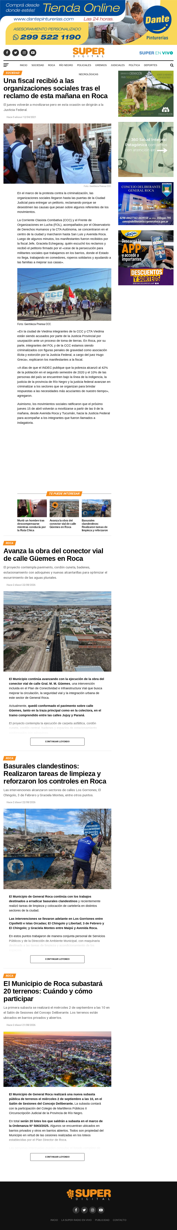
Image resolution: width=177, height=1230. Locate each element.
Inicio (23, 65)
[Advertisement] (64, 462)
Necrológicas (88, 74)
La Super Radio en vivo (76, 1220)
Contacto (119, 1220)
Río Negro (66, 65)
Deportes (150, 65)
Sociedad (37, 65)
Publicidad (102, 1220)
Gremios (101, 65)
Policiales (84, 65)
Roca (51, 65)
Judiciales (118, 65)
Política (134, 65)
